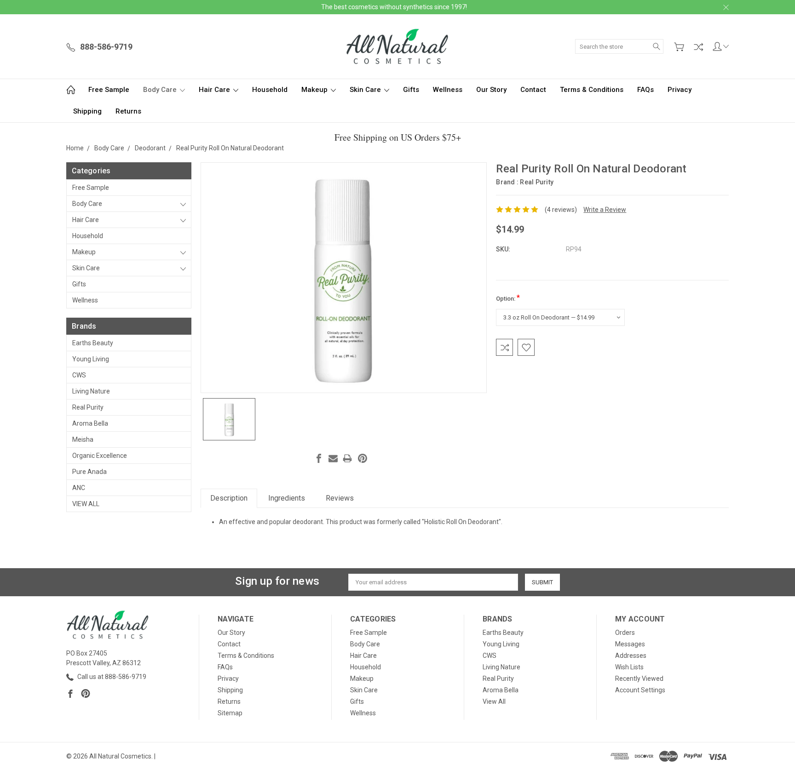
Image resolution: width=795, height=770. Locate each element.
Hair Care (215, 90)
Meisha (82, 439)
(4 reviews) (561, 209)
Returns (128, 111)
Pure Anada (89, 471)
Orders (625, 632)
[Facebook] (318, 458)
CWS (79, 375)
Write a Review (604, 209)
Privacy (679, 90)
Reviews (340, 498)
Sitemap (230, 713)
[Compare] (698, 47)
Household (270, 90)
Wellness (447, 90)
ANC (78, 487)
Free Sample (108, 90)
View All (85, 504)
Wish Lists (629, 667)
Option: (508, 297)
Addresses (630, 655)
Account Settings (640, 690)
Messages (630, 644)
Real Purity (88, 407)
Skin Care (366, 90)
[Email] (333, 458)
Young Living (90, 359)
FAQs (645, 90)
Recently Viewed (639, 678)
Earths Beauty (92, 343)
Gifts (411, 90)
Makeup (315, 90)
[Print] (347, 458)
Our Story (491, 90)
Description (229, 498)
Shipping (87, 111)
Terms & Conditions (591, 90)
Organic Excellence (99, 455)
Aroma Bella (90, 423)
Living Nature (91, 391)
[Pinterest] (362, 458)
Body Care (161, 90)
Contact (533, 90)
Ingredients (286, 498)
